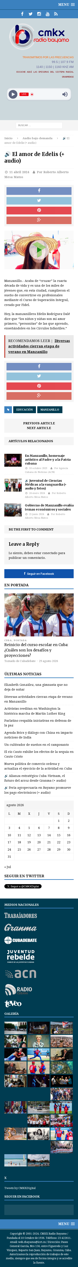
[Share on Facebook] (39, 191)
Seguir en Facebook (39, 573)
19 (29, 842)
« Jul (7, 867)
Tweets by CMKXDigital (20, 1188)
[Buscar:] (39, 125)
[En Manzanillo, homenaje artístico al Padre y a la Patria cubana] (13, 464)
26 (29, 849)
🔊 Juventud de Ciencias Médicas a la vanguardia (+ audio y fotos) (46, 484)
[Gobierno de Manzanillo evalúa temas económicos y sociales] (13, 514)
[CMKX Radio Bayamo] (39, 36)
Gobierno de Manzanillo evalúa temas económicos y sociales (49, 507)
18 (19, 842)
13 (39, 835)
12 (29, 835)
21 (49, 842)
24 (9, 849)
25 (19, 849)
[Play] (13, 94)
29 (58, 849)
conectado (49, 553)
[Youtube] (47, 14)
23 (68, 842)
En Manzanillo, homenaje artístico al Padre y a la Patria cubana (48, 459)
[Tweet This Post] (39, 201)
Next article (39, 428)
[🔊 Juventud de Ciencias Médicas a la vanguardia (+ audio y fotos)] (13, 489)
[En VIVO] (56, 14)
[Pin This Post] (39, 210)
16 (68, 835)
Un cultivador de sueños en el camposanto (36, 744)
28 (49, 849)
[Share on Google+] (39, 220)
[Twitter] (30, 14)
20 (39, 842)
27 (39, 849)
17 (9, 842)
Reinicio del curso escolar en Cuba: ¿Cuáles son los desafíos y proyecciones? (36, 650)
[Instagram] (39, 14)
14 (49, 835)
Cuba (8, 640)
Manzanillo (50, 409)
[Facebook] (22, 14)
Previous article (39, 423)
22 (58, 842)
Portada (20, 640)
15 (58, 835)
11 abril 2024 (19, 172)
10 (9, 835)
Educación (24, 409)
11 (19, 835)
